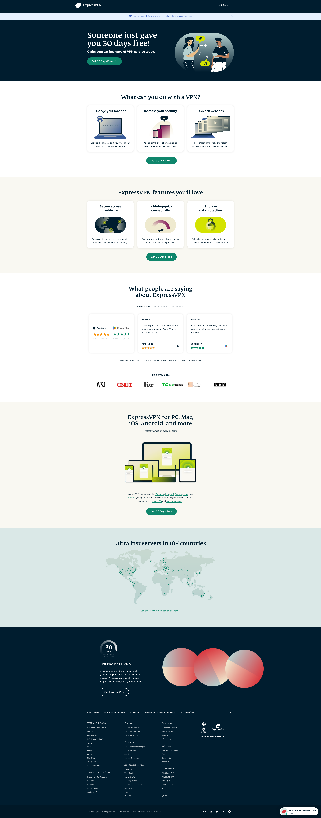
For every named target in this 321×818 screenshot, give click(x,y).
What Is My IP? (168, 777)
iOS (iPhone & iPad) (95, 739)
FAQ (163, 754)
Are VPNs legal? (135, 712)
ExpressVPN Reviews (133, 784)
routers (131, 497)
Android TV (91, 762)
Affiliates (165, 735)
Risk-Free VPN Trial (132, 731)
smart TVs (157, 501)
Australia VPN (92, 792)
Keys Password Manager (134, 747)
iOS (172, 494)
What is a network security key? (114, 712)
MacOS (90, 731)
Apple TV (91, 754)
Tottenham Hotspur (169, 728)
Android (178, 494)
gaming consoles (174, 501)
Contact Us (166, 758)
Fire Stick (91, 758)
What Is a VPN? (168, 773)
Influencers (166, 739)
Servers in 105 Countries (97, 777)
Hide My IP (166, 781)
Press (126, 792)
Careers (127, 796)
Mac (167, 494)
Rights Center (130, 777)
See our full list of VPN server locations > (160, 610)
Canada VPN (92, 788)
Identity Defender (131, 758)
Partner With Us (168, 731)
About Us (128, 769)
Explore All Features (132, 728)
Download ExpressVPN (96, 728)
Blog (163, 788)
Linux (185, 494)
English (226, 5)
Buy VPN (165, 762)
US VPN (90, 781)
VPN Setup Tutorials (170, 750)
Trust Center (129, 773)
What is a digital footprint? (188, 712)
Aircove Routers (130, 750)
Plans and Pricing (131, 735)
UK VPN (90, 784)
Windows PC (92, 735)
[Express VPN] (88, 5)
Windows (159, 494)
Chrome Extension (94, 765)
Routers (90, 750)
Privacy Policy (125, 812)
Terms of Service (139, 812)
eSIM (126, 754)
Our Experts (129, 788)
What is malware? (93, 712)
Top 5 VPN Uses (168, 784)
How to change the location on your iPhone (160, 712)
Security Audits (130, 781)
